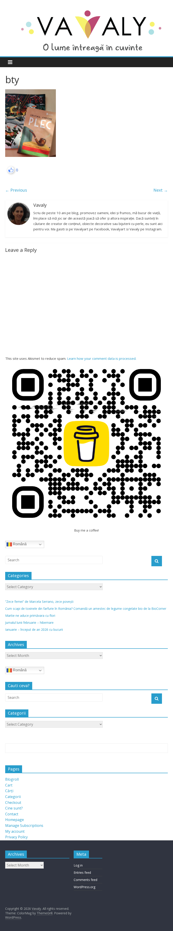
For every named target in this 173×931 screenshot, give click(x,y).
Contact (11, 814)
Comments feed (85, 880)
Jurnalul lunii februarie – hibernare (29, 622)
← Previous (16, 190)
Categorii (13, 796)
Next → (160, 190)
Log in (78, 865)
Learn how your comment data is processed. (101, 358)
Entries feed (82, 872)
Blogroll (12, 779)
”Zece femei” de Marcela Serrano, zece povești (39, 601)
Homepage (14, 819)
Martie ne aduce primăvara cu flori (30, 615)
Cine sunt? (14, 808)
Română (19, 544)
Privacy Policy (16, 837)
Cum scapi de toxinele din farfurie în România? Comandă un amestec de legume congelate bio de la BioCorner (85, 608)
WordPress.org (84, 887)
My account (15, 831)
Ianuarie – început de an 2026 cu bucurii (34, 629)
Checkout (13, 802)
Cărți (9, 790)
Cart (8, 785)
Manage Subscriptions (24, 825)
